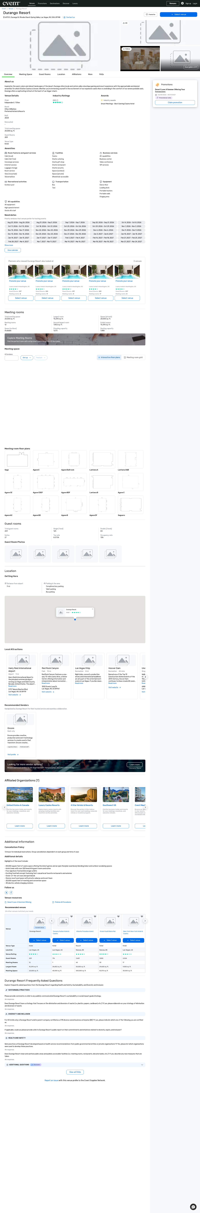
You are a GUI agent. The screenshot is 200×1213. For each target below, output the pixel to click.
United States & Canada (18, 805)
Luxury (75, 4)
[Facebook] (11, 892)
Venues (32, 3)
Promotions (42, 4)
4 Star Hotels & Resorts (82, 805)
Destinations (55, 4)
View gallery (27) (191, 67)
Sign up (188, 4)
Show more (9, 245)
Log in (195, 4)
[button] (60, 45)
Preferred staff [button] (24, 747)
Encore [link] (11, 728)
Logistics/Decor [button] (12, 747)
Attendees (9, 354)
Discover (66, 4)
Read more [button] (12, 686)
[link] (20, 719)
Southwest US (109, 805)
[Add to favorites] (71, 916)
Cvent (4, 9)
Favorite (152, 14)
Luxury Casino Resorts (49, 805)
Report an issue (51, 1080)
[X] (6, 892)
